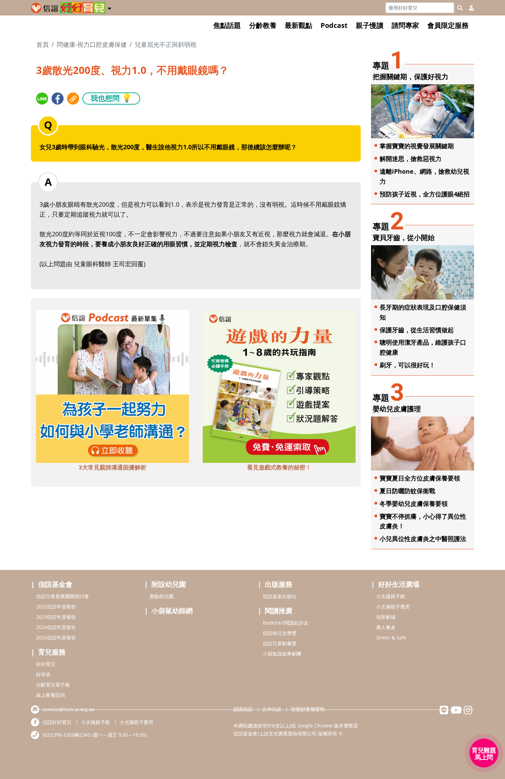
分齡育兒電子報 (53, 684)
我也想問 (111, 97)
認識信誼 (242, 709)
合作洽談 (271, 709)
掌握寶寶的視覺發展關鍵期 (417, 146)
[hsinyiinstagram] (468, 711)
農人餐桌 (385, 627)
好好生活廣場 (398, 584)
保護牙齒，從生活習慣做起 (417, 330)
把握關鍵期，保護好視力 (410, 76)
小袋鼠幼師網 (172, 610)
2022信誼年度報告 (56, 606)
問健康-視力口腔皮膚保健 (92, 44)
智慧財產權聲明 (308, 709)
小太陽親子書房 (393, 606)
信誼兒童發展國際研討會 (62, 596)
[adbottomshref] (112, 386)
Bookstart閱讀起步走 (285, 622)
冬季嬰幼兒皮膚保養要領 (414, 503)
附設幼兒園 (169, 584)
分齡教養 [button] (263, 25)
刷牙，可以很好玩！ (407, 365)
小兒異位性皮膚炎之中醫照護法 (423, 538)
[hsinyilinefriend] (444, 711)
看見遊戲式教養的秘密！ (279, 467)
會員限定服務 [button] (448, 25)
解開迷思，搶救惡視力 (410, 158)
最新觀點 (298, 25)
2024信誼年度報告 (56, 627)
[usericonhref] (468, 7)
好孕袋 (43, 674)
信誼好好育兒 (57, 722)
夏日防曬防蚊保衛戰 (407, 491)
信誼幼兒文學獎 (279, 633)
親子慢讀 (369, 25)
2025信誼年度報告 (56, 637)
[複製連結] (73, 99)
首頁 (42, 44)
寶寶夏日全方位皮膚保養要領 (420, 478)
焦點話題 (227, 25)
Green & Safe (391, 637)
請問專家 (405, 25)
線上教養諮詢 (50, 695)
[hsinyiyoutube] (456, 711)
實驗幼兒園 (161, 596)
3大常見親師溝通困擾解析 (112, 467)
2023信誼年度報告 (56, 617)
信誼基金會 (55, 584)
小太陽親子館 (390, 596)
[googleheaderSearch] (460, 7)
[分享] (42, 99)
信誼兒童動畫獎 (279, 643)
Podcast (334, 25)
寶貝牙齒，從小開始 (404, 237)
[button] (109, 7)
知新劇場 (385, 617)
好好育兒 (45, 664)
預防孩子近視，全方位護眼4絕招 (425, 194)
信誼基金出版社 (279, 596)
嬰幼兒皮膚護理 (397, 408)
